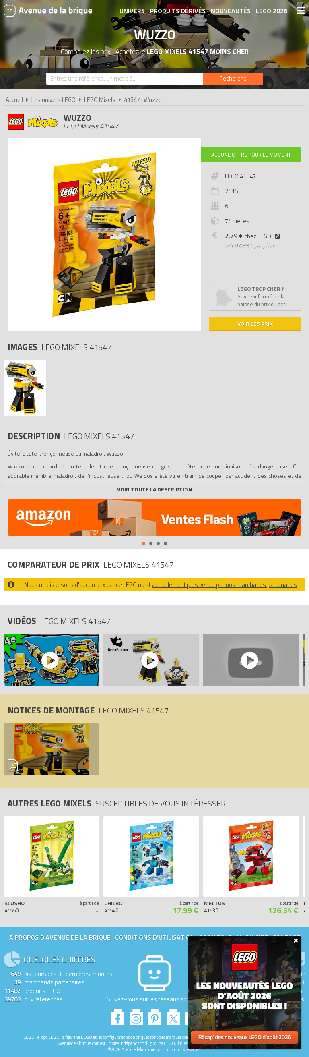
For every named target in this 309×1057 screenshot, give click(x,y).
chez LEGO (248, 236)
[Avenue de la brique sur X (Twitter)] (173, 1015)
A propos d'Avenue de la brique (60, 937)
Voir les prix (255, 323)
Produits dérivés (178, 11)
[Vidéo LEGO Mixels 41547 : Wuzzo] (49, 660)
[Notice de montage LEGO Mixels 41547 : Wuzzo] (49, 749)
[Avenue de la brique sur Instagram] (136, 1015)
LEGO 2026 (271, 11)
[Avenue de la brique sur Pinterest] (154, 1015)
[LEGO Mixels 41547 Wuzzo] (25, 414)
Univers (132, 11)
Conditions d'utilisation (155, 937)
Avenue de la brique (48, 10)
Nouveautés (231, 11)
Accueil (14, 99)
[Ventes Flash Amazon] (154, 518)
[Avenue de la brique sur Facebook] (117, 1015)
